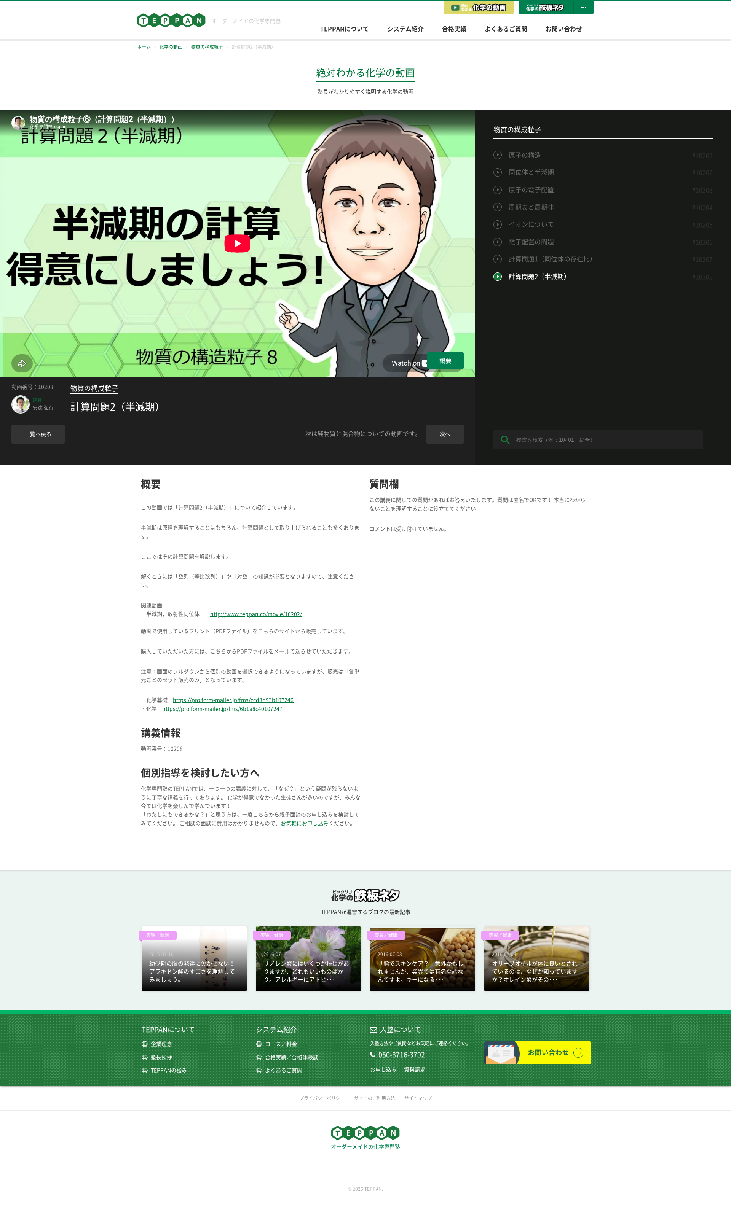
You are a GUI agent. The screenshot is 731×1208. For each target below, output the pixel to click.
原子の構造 (525, 155)
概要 (445, 361)
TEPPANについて (344, 29)
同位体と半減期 (531, 172)
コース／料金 (281, 1044)
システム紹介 (405, 29)
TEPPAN (171, 20)
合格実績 (454, 29)
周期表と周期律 (531, 207)
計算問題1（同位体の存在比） (552, 259)
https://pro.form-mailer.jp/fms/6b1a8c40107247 (222, 708)
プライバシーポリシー (322, 1098)
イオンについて (531, 224)
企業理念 (161, 1044)
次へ (445, 434)
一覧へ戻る (38, 434)
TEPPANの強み (169, 1070)
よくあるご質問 (506, 29)
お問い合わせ (564, 29)
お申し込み (383, 1069)
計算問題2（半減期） (539, 276)
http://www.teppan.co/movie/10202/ (256, 614)
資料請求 (414, 1069)
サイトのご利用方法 (374, 1098)
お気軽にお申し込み (305, 823)
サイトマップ (418, 1098)
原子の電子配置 (531, 189)
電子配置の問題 (531, 242)
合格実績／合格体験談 (291, 1057)
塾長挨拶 (161, 1057)
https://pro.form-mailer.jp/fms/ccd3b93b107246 (233, 700)
